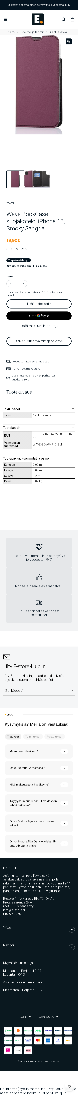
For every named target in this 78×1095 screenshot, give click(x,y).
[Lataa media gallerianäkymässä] (12, 180)
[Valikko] (5, 19)
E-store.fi (31, 1061)
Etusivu (11, 32)
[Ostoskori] (72, 19)
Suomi (23, 1016)
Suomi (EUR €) (46, 1016)
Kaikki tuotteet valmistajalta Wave (39, 341)
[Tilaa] (72, 691)
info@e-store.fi (14, 910)
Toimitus (47, 292)
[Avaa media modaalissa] (69, 41)
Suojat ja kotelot (58, 32)
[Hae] (63, 19)
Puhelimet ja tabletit (32, 32)
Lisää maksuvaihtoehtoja (39, 326)
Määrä (9, 276)
